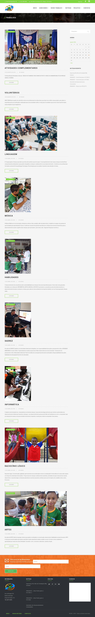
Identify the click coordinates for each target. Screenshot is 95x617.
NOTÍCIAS (68, 8)
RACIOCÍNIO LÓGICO (15, 466)
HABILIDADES (11, 277)
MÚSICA (9, 216)
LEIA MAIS (11, 82)
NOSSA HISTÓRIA (17, 613)
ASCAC (22, 72)
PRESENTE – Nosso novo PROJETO (78, 86)
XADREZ (9, 341)
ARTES (8, 530)
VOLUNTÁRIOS (12, 93)
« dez (71, 63)
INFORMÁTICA (12, 404)
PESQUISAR (88, 32)
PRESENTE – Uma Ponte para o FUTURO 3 (80, 77)
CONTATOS (86, 8)
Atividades (10, 31)
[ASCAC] (9, 8)
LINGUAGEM (11, 154)
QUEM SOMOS (43, 8)
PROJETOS (77, 8)
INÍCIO (35, 8)
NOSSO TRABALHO (56, 8)
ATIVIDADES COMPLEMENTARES (21, 68)
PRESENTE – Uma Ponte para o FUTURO (79, 79)
